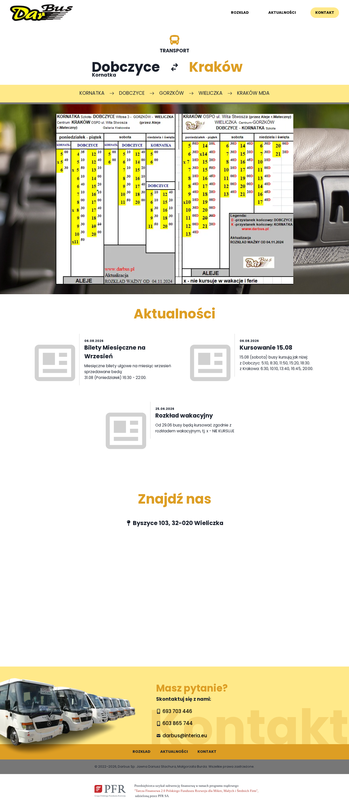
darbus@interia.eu (184, 735)
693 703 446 (177, 711)
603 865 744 (177, 723)
